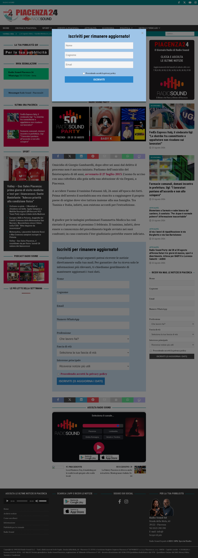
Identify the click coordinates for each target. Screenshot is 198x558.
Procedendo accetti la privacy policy (101, 73)
